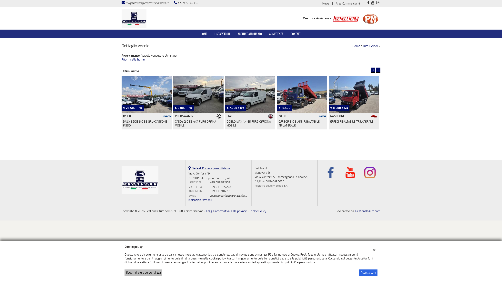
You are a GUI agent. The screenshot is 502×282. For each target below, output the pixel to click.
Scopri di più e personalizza (143, 273)
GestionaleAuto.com (367, 211)
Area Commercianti (348, 3)
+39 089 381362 (187, 3)
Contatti (296, 34)
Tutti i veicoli (370, 46)
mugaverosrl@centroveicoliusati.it (147, 3)
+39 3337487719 (220, 191)
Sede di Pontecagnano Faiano (211, 168)
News (325, 3)
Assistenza (276, 34)
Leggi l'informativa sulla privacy (226, 211)
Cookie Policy (257, 211)
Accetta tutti (368, 273)
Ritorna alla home (133, 59)
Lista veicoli (222, 34)
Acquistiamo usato (250, 34)
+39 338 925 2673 (221, 187)
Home (204, 34)
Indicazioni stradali (200, 200)
